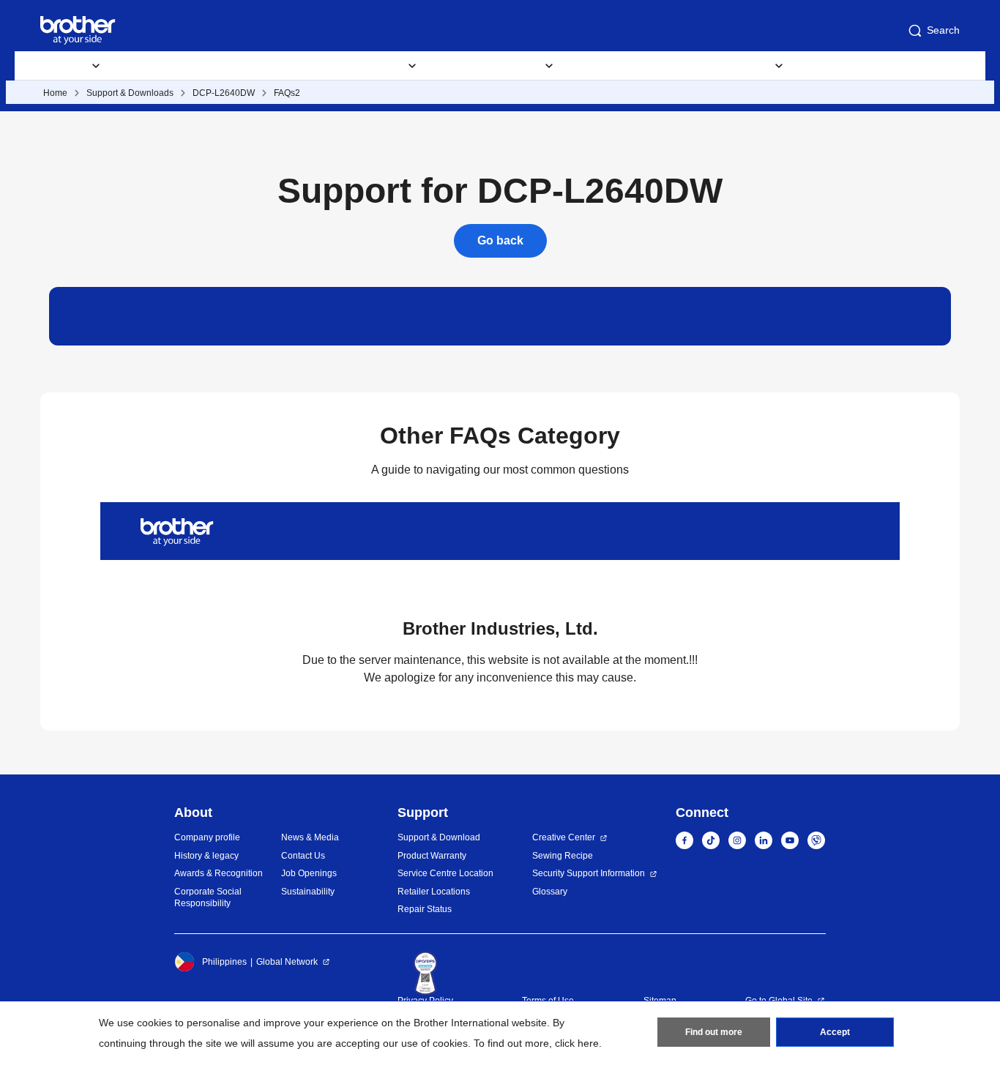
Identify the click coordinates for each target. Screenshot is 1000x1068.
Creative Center (563, 837)
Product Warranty (432, 856)
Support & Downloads (129, 93)
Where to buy (618, 66)
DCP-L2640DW (224, 93)
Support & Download (256, 66)
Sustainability (308, 891)
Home (55, 93)
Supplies (153, 66)
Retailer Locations (434, 891)
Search (943, 30)
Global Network (287, 962)
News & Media (310, 837)
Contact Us (303, 856)
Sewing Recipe (562, 856)
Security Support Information (588, 873)
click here (577, 1043)
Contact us (842, 66)
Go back (500, 240)
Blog (694, 66)
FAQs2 (287, 93)
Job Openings (309, 873)
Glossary (549, 891)
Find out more (713, 1032)
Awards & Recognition (218, 873)
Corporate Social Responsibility (208, 897)
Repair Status (425, 909)
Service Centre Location (445, 873)
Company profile (207, 837)
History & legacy (206, 856)
